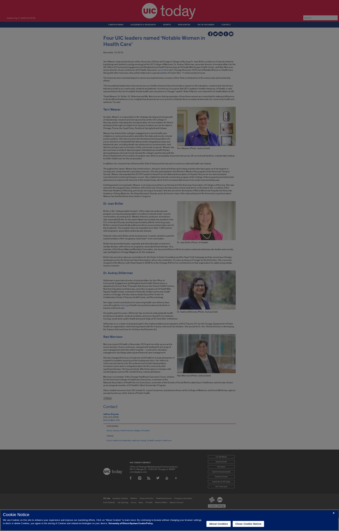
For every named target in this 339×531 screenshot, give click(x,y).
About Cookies (218, 523)
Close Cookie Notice (248, 523)
